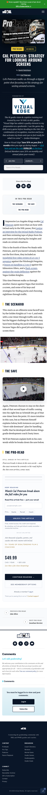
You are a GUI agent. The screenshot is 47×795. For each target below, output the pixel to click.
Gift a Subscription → (23, 6)
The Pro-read (23, 209)
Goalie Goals (29, 761)
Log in (31, 592)
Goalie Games (29, 755)
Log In (23, 702)
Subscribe (24, 709)
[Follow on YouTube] (32, 643)
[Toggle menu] (43, 11)
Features (5, 752)
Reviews (27, 749)
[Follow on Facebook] (15, 643)
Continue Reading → (24, 577)
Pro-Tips (5, 749)
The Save (31, 204)
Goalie (13, 512)
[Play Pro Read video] (23, 389)
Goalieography (29, 758)
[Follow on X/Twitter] (20, 643)
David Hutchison (24, 70)
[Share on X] (18, 186)
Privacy (4, 781)
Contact (4, 778)
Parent (22, 512)
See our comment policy (28, 671)
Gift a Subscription (8, 776)
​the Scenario (17, 204)
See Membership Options (23, 584)
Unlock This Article (23, 518)
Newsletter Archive (8, 773)
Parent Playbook (7, 755)
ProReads (5, 747)
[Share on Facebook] (23, 186)
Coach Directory (30, 747)
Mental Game (29, 752)
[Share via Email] (29, 186)
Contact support (33, 596)
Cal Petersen (25, 75)
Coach (31, 512)
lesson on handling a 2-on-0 (17, 264)
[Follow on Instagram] (26, 643)
